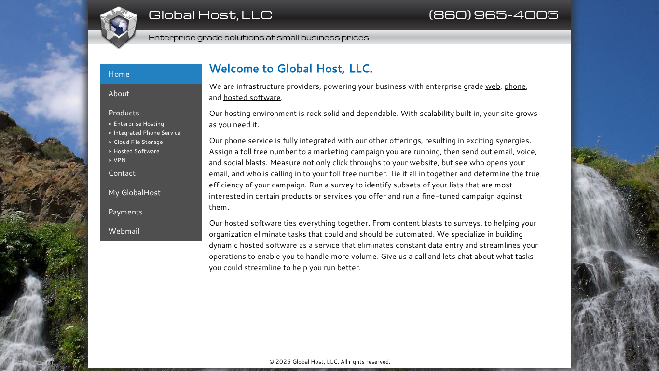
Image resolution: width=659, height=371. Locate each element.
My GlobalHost (134, 192)
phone (515, 86)
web (492, 86)
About (118, 93)
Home (119, 74)
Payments (125, 211)
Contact (122, 173)
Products (123, 112)
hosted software (252, 97)
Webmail (123, 231)
